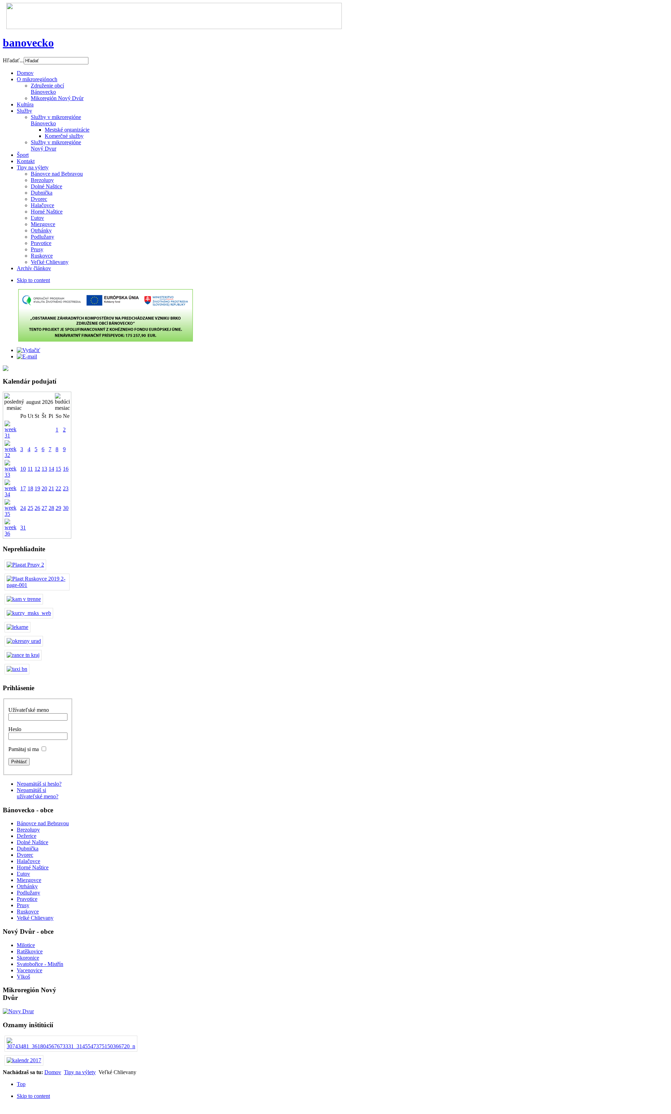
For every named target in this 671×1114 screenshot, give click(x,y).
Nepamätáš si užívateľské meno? (37, 793)
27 (44, 508)
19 (37, 488)
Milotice (26, 945)
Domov (52, 1072)
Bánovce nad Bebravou (43, 823)
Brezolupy (28, 830)
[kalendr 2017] (24, 1060)
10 (23, 469)
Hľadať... (13, 60)
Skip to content (33, 280)
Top (21, 1084)
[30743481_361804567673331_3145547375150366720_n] (71, 1046)
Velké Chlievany (35, 918)
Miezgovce (29, 880)
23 (65, 488)
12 (37, 469)
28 (51, 508)
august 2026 (39, 402)
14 (51, 469)
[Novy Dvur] (18, 1011)
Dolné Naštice (32, 842)
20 (44, 488)
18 (30, 488)
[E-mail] (27, 356)
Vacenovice (29, 970)
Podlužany (28, 893)
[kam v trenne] (24, 599)
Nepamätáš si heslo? (39, 784)
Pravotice (27, 899)
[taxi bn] (17, 669)
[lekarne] (17, 627)
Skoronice (28, 958)
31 (23, 528)
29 (58, 508)
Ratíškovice (30, 951)
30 (65, 508)
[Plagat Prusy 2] (25, 565)
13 (44, 469)
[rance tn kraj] (23, 655)
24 (23, 508)
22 (58, 488)
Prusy (23, 905)
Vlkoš (23, 977)
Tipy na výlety (80, 1072)
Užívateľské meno (28, 710)
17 (23, 488)
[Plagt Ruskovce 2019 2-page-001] (37, 585)
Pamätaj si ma (23, 749)
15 (58, 469)
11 (30, 469)
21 (51, 488)
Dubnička (27, 849)
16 (65, 469)
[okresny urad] (24, 641)
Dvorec (25, 855)
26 (37, 508)
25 (30, 508)
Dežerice (26, 836)
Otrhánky (27, 886)
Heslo (14, 729)
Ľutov (23, 874)
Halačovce (28, 861)
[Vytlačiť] (28, 350)
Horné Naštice (33, 867)
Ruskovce (28, 912)
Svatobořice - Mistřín (40, 964)
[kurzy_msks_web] (29, 613)
